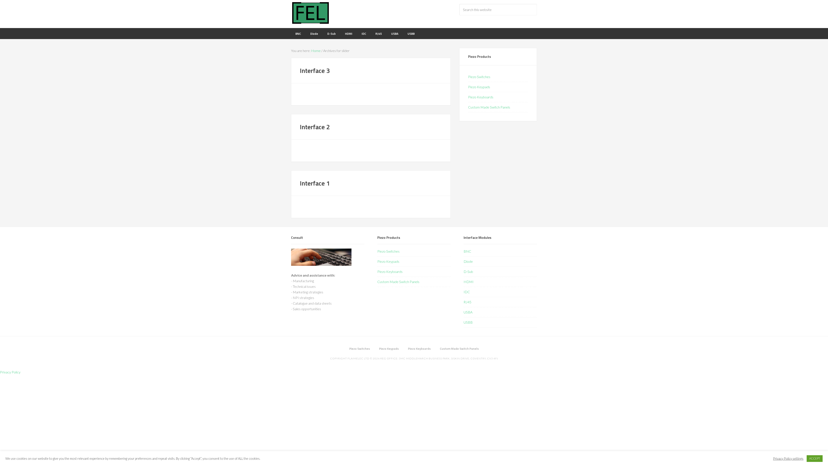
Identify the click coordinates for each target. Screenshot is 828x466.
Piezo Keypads (479, 87)
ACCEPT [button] (814, 458)
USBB (468, 322)
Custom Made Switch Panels (489, 107)
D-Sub (468, 271)
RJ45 (467, 302)
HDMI (469, 282)
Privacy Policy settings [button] (788, 458)
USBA (468, 312)
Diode (468, 261)
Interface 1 (315, 183)
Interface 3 (315, 71)
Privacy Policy (10, 372)
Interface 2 (315, 127)
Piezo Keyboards (480, 97)
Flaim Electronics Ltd (310, 13)
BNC (467, 251)
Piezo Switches (479, 77)
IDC (467, 292)
